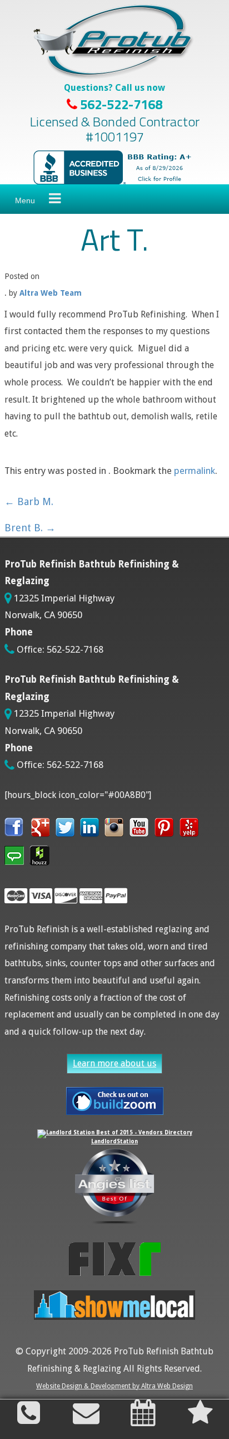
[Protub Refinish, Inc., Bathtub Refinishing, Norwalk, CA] (114, 167)
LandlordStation (114, 1141)
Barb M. (28, 501)
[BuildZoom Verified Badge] (114, 1101)
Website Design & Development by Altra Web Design (114, 1386)
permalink (194, 470)
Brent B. (30, 527)
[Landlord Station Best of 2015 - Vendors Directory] (114, 1132)
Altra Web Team (50, 292)
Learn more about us (114, 1063)
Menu (25, 200)
